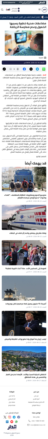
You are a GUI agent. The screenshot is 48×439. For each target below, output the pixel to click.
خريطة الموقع (36, 405)
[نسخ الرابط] (4, 69)
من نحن (36, 395)
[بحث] (2, 9)
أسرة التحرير (36, 398)
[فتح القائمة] (39, 9)
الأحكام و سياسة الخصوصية (36, 402)
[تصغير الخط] (10, 69)
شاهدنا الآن (14, 9)
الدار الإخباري (11, 398)
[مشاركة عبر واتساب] (43, 69)
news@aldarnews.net (37, 425)
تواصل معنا (36, 417)
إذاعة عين (12, 395)
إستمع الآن (14, 11)
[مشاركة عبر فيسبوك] (24, 69)
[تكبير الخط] (17, 69)
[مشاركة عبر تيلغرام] (37, 69)
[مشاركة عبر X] (31, 69)
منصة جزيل (12, 402)
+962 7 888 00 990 (37, 421)
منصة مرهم (11, 405)
